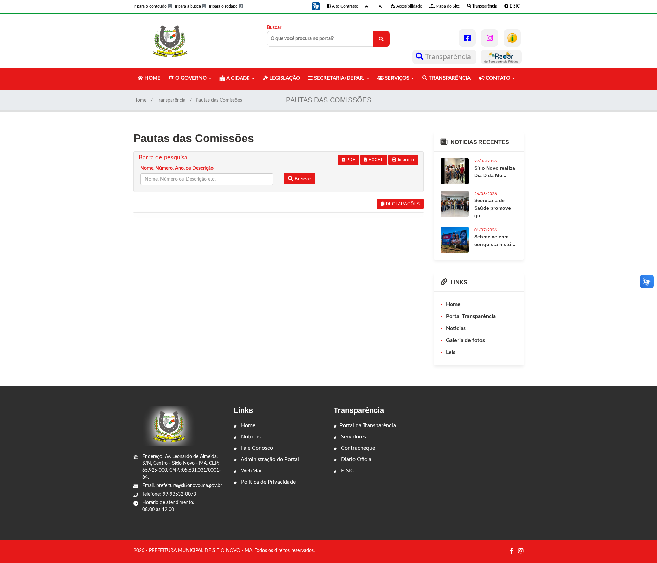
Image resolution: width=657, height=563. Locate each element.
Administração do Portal (269, 459)
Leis (450, 352)
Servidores (352, 437)
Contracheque (357, 448)
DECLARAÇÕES (402, 203)
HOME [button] (151, 78)
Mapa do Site (447, 6)
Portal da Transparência (367, 425)
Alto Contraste (344, 6)
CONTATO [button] (498, 78)
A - (381, 6)
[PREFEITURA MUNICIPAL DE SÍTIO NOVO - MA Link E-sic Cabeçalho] (512, 38)
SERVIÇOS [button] (397, 78)
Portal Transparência (471, 316)
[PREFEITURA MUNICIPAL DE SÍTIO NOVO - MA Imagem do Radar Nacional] (501, 57)
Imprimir (405, 159)
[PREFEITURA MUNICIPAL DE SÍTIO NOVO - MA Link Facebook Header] (467, 38)
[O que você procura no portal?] (381, 39)
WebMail (251, 470)
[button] (316, 6)
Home (139, 100)
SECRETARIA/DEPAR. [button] (339, 78)
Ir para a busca (190, 6)
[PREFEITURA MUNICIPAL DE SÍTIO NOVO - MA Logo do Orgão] (170, 41)
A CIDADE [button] (238, 78)
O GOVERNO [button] (191, 78)
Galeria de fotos (465, 340)
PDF (350, 159)
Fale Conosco (256, 448)
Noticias (456, 328)
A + (368, 6)
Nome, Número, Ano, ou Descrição (177, 168)
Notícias (250, 437)
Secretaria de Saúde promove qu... (492, 208)
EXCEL (376, 159)
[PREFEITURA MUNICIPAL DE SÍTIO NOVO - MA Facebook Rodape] (511, 551)
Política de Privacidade (268, 482)
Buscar (274, 27)
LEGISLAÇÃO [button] (284, 78)
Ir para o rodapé (225, 6)
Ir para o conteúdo (152, 6)
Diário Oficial (356, 459)
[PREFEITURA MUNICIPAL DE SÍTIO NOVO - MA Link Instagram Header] (489, 38)
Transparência (448, 57)
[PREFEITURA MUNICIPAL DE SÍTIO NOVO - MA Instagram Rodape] (521, 551)
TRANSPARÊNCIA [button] (449, 78)
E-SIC (346, 470)
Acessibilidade (408, 6)
